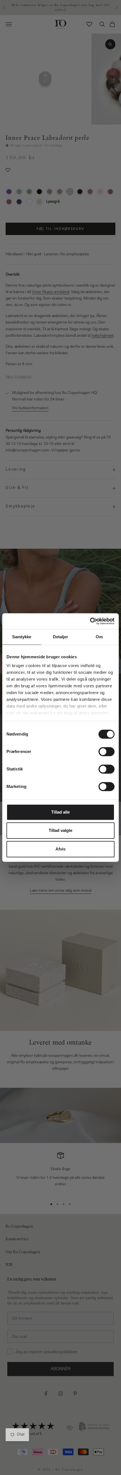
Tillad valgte (60, 830)
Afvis (60, 849)
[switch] (106, 751)
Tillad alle (60, 812)
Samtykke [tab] (22, 636)
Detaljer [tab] (60, 636)
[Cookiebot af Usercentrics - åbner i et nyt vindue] (90, 621)
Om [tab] (99, 636)
